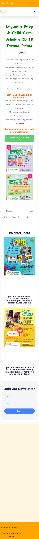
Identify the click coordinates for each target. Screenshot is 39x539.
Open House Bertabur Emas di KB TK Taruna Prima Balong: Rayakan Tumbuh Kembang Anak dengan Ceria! (19, 370)
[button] (31, 3)
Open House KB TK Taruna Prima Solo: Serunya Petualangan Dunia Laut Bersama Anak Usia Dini (19, 299)
